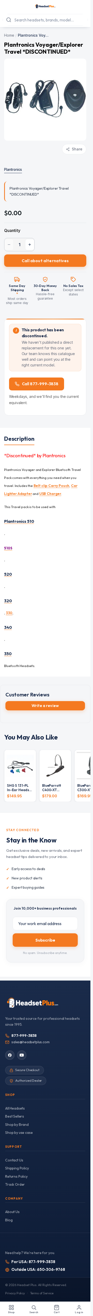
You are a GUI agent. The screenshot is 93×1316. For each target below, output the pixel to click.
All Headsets (15, 1108)
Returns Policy (16, 1176)
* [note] (17, 294)
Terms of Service (41, 1293)
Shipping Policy (17, 1168)
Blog (8, 1220)
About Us (12, 1211)
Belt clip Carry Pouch (51, 485)
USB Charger (50, 493)
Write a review (45, 705)
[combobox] (45, 20)
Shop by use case (19, 1132)
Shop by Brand (17, 1124)
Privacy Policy (15, 1293)
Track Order (15, 1184)
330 (9, 613)
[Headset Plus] (45, 6)
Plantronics (13, 169)
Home (9, 35)
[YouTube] (21, 1055)
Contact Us (14, 1160)
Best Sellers (14, 1116)
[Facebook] (9, 1055)
